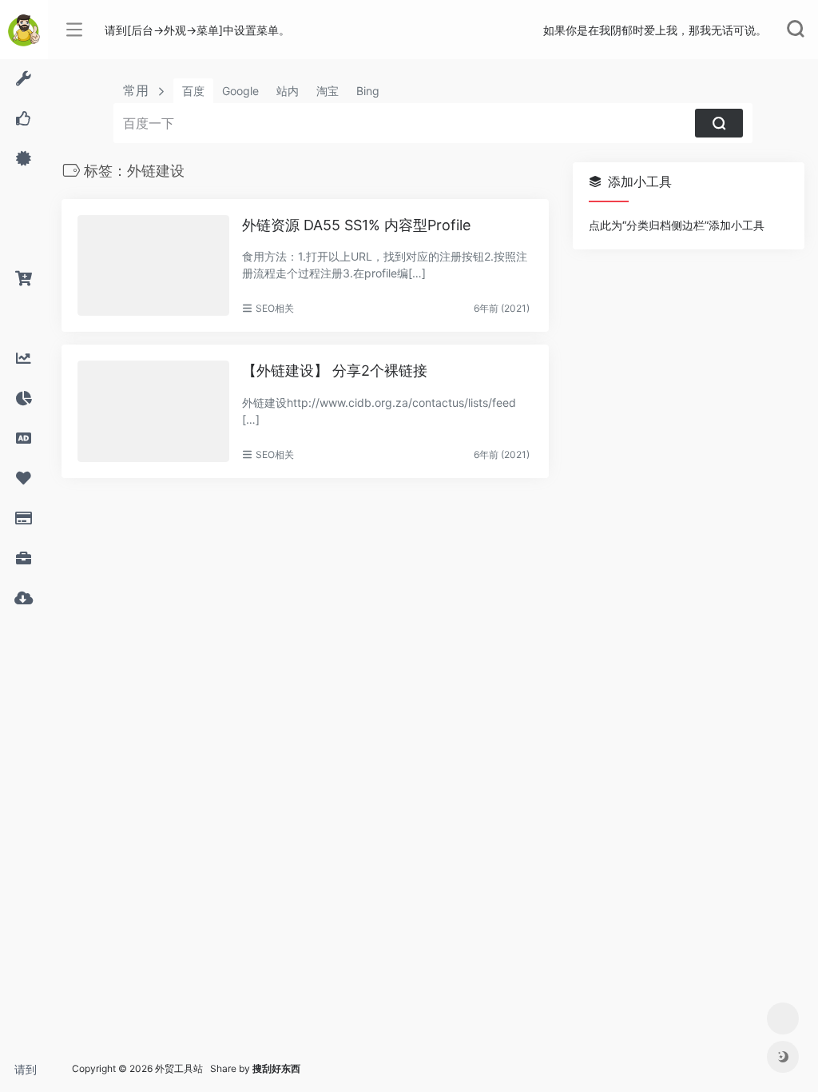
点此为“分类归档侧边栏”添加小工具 (676, 225)
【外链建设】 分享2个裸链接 (334, 370)
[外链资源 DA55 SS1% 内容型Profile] (153, 266)
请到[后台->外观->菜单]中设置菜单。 (31, 1074)
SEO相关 (275, 308)
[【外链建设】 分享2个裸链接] (153, 411)
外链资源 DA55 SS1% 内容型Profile (356, 225)
